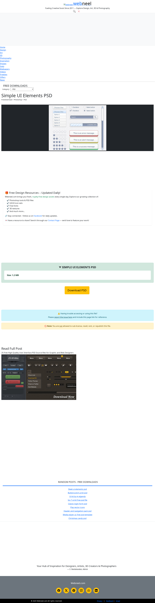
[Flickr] (89, 590)
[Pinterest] (74, 590)
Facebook (38, 216)
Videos (3, 72)
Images (3, 63)
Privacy (99, 601)
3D (1, 55)
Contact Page (54, 220)
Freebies (3, 74)
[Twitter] (66, 590)
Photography (5, 58)
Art (1, 52)
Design (3, 50)
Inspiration (4, 61)
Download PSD (77, 290)
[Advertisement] (77, 29)
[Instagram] (81, 590)
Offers (2, 77)
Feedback (109, 601)
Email (118, 601)
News (2, 80)
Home (2, 47)
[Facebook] (59, 590)
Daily (2, 66)
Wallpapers (5, 69)
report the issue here (63, 317)
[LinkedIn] (96, 590)
